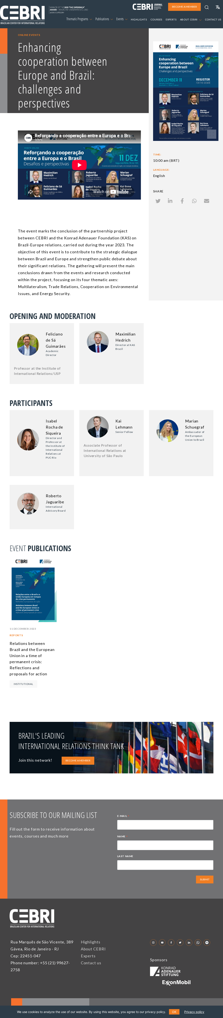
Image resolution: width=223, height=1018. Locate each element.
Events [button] (120, 19)
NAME (122, 836)
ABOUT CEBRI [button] (189, 19)
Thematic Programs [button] (77, 19)
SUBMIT (204, 879)
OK (174, 1012)
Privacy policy (194, 1012)
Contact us (91, 962)
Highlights (90, 942)
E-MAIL (123, 816)
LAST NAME (125, 856)
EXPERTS (171, 19)
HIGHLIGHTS (139, 19)
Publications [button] (102, 19)
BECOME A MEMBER (78, 760)
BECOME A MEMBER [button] (184, 6)
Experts (88, 955)
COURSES (156, 19)
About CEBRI (93, 948)
